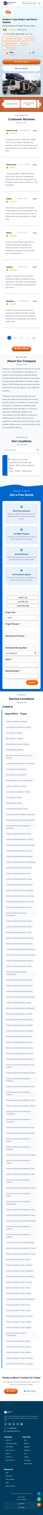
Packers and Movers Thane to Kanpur (18, 1322)
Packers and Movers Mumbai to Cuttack (19, 985)
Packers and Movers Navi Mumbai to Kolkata (21, 1155)
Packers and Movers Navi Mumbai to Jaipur (20, 1174)
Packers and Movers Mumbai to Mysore (19, 943)
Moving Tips (9, 1476)
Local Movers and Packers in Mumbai (18, 727)
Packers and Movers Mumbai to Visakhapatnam (16, 973)
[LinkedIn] (13, 1424)
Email (30, 34)
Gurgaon (26, 1457)
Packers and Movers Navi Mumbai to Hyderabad (18, 1121)
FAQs (7, 1482)
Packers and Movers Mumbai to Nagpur (19, 885)
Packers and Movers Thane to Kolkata (18, 1293)
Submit (32, 683)
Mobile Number (12, 671)
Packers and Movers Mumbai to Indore (19, 851)
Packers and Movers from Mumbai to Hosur (20, 1086)
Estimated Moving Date (16, 648)
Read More (10, 185)
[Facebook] (5, 1424)
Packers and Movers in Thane (16, 786)
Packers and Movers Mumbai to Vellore (19, 1036)
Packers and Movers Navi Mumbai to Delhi (20, 1133)
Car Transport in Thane (13, 797)
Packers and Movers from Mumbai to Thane (20, 1073)
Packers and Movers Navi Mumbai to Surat (20, 1168)
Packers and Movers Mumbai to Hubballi (19, 1031)
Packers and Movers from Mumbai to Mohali (20, 1106)
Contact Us (9, 1457)
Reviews (22, 30)
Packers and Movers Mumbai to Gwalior (19, 1014)
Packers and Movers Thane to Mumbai (19, 1265)
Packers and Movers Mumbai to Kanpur (19, 991)
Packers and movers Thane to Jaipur (18, 1310)
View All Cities (28, 1463)
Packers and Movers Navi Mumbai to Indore (20, 1215)
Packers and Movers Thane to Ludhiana (19, 1364)
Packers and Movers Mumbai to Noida (18, 966)
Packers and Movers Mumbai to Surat (18, 932)
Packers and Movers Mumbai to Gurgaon (19, 890)
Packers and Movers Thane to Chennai (19, 1282)
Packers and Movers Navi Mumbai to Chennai (18, 1162)
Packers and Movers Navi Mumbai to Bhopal (20, 1221)
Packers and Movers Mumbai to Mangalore (20, 1008)
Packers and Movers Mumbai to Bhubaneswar (16, 914)
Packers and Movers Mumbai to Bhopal (19, 879)
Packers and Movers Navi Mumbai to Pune (20, 1127)
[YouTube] (21, 1424)
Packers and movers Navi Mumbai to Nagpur (18, 1195)
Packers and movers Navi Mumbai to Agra (20, 1242)
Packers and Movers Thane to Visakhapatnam (16, 1334)
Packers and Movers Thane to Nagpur (18, 1327)
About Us (8, 1440)
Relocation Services (11, 1443)
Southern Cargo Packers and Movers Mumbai (19, 21)
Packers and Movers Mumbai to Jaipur (19, 921)
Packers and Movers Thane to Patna (18, 1341)
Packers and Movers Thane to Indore (18, 1347)
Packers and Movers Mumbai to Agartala (19, 1048)
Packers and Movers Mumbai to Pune (18, 834)
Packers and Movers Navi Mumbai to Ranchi (20, 1254)
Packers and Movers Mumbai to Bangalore (20, 814)
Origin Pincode (12, 624)
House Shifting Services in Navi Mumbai (19, 780)
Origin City (10, 612)
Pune (25, 1453)
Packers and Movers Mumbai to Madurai (19, 960)
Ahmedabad (27, 1460)
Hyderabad (27, 1450)
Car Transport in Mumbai (14, 733)
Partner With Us (10, 1460)
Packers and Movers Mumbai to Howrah (19, 1025)
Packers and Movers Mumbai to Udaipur (19, 1019)
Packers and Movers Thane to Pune (18, 1288)
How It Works (9, 1447)
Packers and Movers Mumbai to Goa (18, 873)
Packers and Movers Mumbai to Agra (18, 1002)
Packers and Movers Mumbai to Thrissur (19, 1053)
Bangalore (27, 1447)
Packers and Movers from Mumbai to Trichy (20, 1100)
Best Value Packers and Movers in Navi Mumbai (19, 757)
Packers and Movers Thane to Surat (18, 1305)
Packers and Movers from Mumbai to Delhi (20, 820)
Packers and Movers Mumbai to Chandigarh (20, 845)
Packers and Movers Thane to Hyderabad (20, 1276)
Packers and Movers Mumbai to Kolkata (19, 856)
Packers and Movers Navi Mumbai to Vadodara (18, 1228)
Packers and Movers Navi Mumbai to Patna (20, 1209)
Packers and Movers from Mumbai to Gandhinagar (18, 1113)
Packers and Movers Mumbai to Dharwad (19, 1059)
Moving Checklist (10, 1486)
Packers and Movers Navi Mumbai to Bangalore (18, 1148)
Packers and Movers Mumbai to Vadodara (20, 896)
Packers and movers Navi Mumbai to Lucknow (18, 1181)
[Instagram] (17, 1424)
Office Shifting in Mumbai (14, 750)
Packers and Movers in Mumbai (16, 721)
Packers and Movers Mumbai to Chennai (19, 839)
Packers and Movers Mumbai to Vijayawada (20, 955)
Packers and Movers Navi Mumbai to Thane (20, 1248)
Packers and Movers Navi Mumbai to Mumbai (18, 1140)
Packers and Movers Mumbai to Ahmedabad (21, 862)
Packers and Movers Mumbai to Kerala (19, 868)
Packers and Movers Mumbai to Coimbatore (20, 949)
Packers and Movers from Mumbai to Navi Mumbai (20, 1066)
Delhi (25, 1440)
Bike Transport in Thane (14, 803)
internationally (23, 606)
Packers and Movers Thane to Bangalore (19, 1271)
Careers (8, 1453)
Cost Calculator (10, 1479)
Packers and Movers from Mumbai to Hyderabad (18, 827)
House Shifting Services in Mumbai (17, 744)
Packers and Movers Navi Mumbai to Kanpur (21, 1188)
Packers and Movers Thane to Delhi (18, 1259)
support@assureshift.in (13, 1431)
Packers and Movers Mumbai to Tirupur (19, 1042)
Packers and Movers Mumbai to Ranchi (19, 980)
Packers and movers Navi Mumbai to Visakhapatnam (18, 1203)
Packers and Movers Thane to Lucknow (19, 1316)
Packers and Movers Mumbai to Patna (18, 907)
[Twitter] (9, 1424)
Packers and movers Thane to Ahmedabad (20, 1299)
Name (8, 659)
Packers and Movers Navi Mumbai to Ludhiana (18, 1236)
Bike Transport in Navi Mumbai (16, 775)
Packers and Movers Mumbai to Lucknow (19, 902)
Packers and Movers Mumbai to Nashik (19, 926)
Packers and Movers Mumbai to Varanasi (19, 938)
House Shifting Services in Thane (17, 809)
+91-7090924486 (11, 1428)
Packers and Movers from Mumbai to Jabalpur (18, 1093)
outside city (23, 602)
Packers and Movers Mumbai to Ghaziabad (20, 997)
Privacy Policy (21, 1497)
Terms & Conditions (21, 1499)
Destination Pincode (14, 636)
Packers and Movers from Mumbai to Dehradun (18, 1080)
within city (23, 598)
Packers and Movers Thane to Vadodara (19, 1358)
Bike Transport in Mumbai (14, 738)
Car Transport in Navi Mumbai (16, 769)
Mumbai (26, 1443)
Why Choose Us (10, 1450)
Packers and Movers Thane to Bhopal (18, 1352)
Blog (7, 1472)
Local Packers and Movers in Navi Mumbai (20, 763)
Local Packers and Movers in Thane (18, 792)
